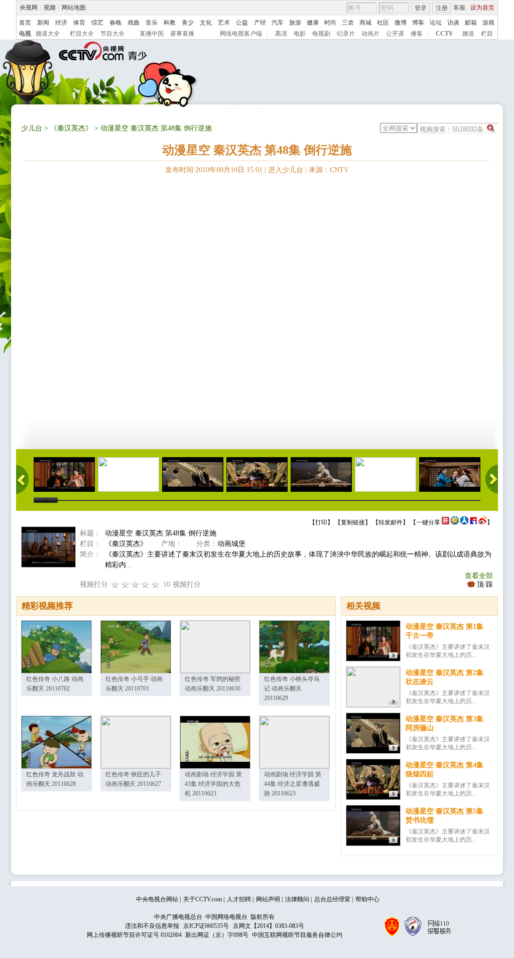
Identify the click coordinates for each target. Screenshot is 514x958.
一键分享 (428, 522)
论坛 (436, 22)
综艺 (97, 22)
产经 (260, 22)
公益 (242, 22)
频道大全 (48, 33)
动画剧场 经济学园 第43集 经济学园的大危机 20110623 (213, 784)
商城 (365, 22)
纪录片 (346, 33)
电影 (300, 33)
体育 (79, 22)
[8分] (146, 584)
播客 (417, 33)
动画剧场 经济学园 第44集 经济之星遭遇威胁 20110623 (292, 784)
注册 (442, 8)
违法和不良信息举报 (152, 925)
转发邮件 (390, 522)
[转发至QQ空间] (455, 522)
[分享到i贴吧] (473, 522)
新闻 (43, 22)
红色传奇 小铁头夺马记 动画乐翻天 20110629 (292, 688)
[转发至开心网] (445, 522)
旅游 (295, 22)
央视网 (29, 7)
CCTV (444, 33)
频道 (468, 33)
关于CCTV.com (202, 899)
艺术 (224, 22)
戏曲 (133, 22)
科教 (170, 22)
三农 (348, 22)
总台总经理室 (332, 899)
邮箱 (471, 22)
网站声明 (268, 899)
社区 (383, 22)
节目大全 (112, 33)
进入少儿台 (285, 170)
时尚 (330, 22)
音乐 (152, 22)
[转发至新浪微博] (482, 522)
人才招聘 (239, 899)
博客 (418, 22)
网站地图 (74, 7)
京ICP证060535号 (206, 925)
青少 (188, 22)
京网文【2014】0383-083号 (268, 925)
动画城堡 (231, 544)
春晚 (115, 22)
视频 (50, 7)
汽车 (278, 22)
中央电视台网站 (157, 899)
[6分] (136, 584)
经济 (61, 22)
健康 (313, 22)
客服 (459, 7)
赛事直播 (182, 33)
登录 (421, 8)
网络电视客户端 (241, 33)
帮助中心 (367, 899)
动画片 (370, 33)
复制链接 (353, 522)
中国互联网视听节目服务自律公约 (297, 934)
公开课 (395, 33)
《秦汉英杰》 (71, 128)
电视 (25, 33)
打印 (321, 522)
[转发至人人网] (464, 522)
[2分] (115, 584)
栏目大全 (82, 33)
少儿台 (31, 128)
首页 (25, 22)
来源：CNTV (329, 170)
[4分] (125, 584)
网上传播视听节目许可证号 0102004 (134, 934)
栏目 (487, 33)
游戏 (488, 22)
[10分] (156, 584)
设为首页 (482, 7)
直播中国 (152, 33)
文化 (206, 22)
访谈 (453, 22)
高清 (281, 33)
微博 (401, 22)
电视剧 (321, 33)
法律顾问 (297, 899)
